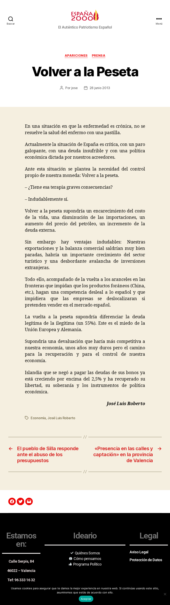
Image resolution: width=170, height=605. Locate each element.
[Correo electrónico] (29, 501)
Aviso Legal (139, 552)
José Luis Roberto (61, 418)
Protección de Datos (146, 560)
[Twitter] (20, 501)
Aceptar (86, 598)
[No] (165, 594)
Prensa (98, 55)
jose (74, 88)
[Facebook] (12, 501)
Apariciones (76, 55)
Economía (38, 418)
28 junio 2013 (100, 88)
